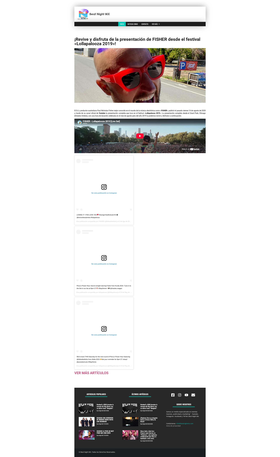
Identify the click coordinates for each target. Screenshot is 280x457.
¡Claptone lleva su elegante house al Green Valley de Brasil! (149, 420)
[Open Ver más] (159, 24)
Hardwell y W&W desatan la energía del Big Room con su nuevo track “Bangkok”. (105, 406)
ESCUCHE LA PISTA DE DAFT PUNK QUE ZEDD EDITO (105, 432)
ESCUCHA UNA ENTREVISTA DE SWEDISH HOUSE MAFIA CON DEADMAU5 (105, 420)
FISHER (101, 221)
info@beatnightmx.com (184, 423)
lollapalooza (103, 292)
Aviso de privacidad (173, 426)
